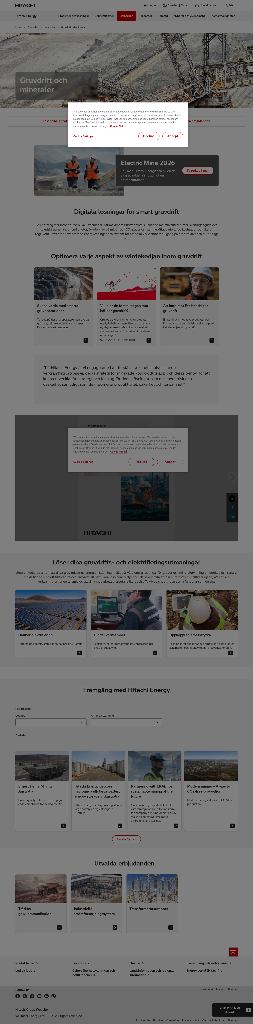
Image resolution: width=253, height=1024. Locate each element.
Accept (172, 136)
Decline (149, 136)
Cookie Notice (118, 126)
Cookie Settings (83, 136)
